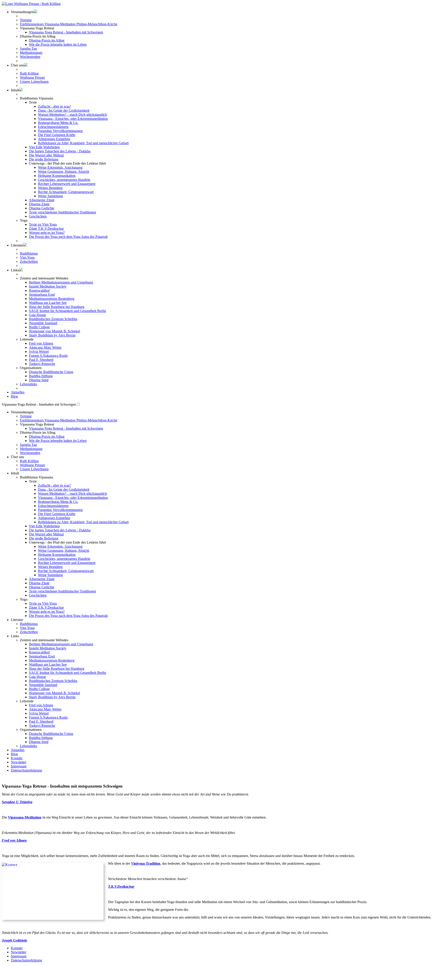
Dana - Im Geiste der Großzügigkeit (63, 110)
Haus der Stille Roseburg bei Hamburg (56, 307)
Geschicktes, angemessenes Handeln (64, 180)
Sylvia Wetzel (39, 351)
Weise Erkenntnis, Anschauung (60, 167)
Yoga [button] (23, 220)
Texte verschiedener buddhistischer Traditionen (62, 212)
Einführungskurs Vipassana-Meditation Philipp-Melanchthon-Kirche (68, 24)
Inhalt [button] (15, 90)
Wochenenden (30, 57)
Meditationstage (31, 52)
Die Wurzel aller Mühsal (46, 155)
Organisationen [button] (31, 368)
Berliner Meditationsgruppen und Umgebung (61, 282)
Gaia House (37, 315)
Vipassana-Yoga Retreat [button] (37, 424)
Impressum (18, 766)
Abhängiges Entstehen (54, 139)
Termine (26, 20)
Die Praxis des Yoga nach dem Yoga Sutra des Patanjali (68, 237)
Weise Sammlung (50, 196)
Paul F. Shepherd (41, 360)
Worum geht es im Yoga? (47, 232)
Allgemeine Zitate (41, 200)
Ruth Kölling (29, 73)
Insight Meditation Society (47, 286)
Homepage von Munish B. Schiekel (54, 331)
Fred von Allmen (41, 343)
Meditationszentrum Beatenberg (51, 299)
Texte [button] (33, 102)
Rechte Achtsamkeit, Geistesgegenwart (66, 192)
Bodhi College (39, 327)
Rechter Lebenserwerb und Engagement (66, 184)
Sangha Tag (28, 48)
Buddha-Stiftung (41, 376)
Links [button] (15, 270)
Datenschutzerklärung (26, 770)
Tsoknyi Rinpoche (42, 364)
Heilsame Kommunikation (56, 176)
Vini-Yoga (27, 257)
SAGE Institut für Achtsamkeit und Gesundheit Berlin (67, 311)
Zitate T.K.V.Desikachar (46, 228)
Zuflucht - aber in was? (54, 106)
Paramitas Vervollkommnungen (60, 131)
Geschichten (38, 216)
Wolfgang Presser (32, 77)
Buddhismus (29, 253)
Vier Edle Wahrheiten (44, 147)
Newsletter (18, 762)
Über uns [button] (17, 65)
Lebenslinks (28, 384)
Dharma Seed (38, 380)
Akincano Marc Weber (45, 347)
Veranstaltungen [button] (22, 412)
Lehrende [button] (26, 339)
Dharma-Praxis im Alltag (46, 40)
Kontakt (16, 758)
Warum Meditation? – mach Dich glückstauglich (72, 114)
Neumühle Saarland (43, 323)
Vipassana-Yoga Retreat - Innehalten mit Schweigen (66, 32)
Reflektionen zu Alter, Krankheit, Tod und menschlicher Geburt (83, 143)
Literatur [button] (17, 245)
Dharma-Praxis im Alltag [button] (37, 36)
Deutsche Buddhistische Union (51, 372)
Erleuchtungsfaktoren (53, 127)
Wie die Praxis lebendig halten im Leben (58, 44)
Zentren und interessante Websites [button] (44, 278)
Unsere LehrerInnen (34, 81)
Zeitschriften (29, 261)
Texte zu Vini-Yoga (43, 224)
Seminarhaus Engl (42, 294)
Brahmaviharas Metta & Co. (58, 123)
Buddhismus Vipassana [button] (36, 98)
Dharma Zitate (39, 204)
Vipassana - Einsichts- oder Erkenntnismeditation (73, 119)
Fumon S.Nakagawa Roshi (48, 356)
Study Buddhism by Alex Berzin (52, 335)
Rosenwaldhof (39, 290)
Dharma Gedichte (41, 208)
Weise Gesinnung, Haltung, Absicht (63, 171)
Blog (14, 396)
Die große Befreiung (43, 159)
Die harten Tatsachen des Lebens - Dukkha (59, 151)
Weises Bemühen (50, 188)
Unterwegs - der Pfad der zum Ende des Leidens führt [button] (67, 163)
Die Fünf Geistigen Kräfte (56, 135)
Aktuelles (17, 392)
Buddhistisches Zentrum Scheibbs (53, 319)
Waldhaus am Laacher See (48, 303)
